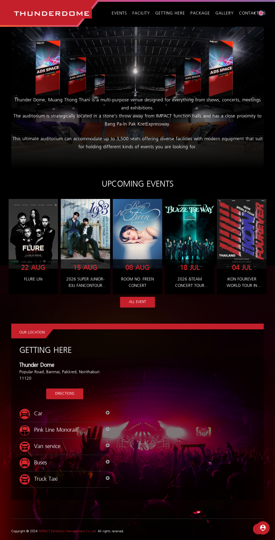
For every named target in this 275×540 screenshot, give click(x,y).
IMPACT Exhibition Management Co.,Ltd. (68, 531)
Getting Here (170, 13)
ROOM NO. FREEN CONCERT (137, 282)
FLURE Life (33, 279)
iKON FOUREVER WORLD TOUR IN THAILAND (242, 286)
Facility (141, 13)
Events (119, 13)
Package (200, 13)
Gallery (224, 13)
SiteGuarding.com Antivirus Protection (255, 537)
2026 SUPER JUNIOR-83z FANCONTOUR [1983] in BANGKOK (85, 286)
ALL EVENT (137, 302)
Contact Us (252, 13)
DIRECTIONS (64, 394)
